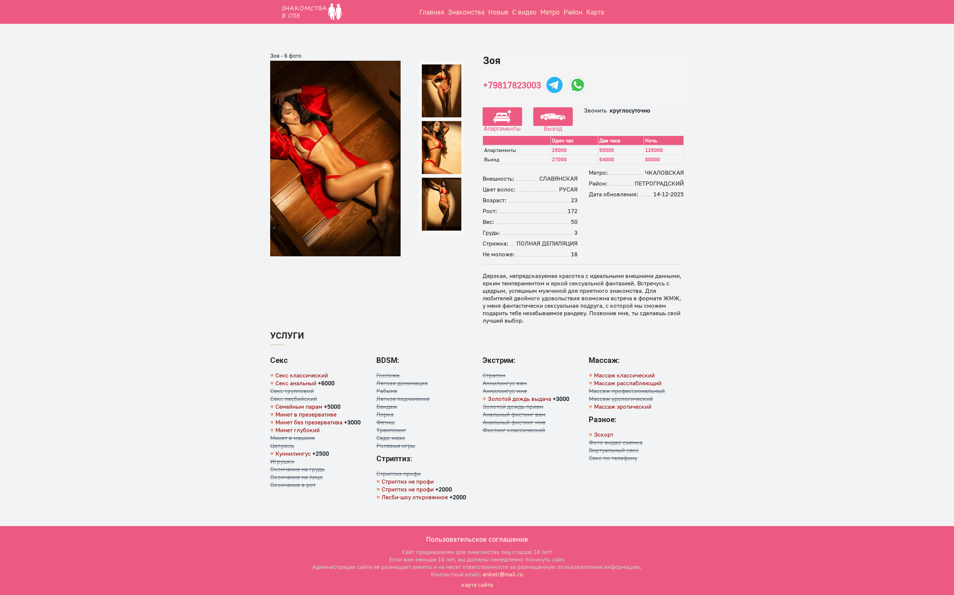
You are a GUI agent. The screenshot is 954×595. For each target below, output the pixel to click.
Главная (431, 12)
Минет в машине (292, 437)
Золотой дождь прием (513, 406)
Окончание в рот (293, 484)
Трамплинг (391, 430)
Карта (595, 12)
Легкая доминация (402, 383)
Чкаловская (664, 172)
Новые (498, 12)
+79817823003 (512, 85)
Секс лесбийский (293, 398)
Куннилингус (293, 453)
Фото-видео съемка (615, 442)
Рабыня (386, 391)
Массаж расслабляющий (627, 383)
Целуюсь (282, 445)
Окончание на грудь (297, 469)
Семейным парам (298, 406)
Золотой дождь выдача (519, 398)
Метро (550, 12)
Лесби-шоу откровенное (415, 497)
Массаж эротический (622, 406)
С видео (524, 12)
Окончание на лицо (296, 477)
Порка (385, 414)
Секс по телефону (613, 458)
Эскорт (603, 434)
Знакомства (466, 12)
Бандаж (386, 406)
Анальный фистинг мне (514, 422)
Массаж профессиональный (627, 391)
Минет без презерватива (308, 422)
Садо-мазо (390, 437)
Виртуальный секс (614, 450)
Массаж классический (624, 375)
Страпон (494, 375)
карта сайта (477, 584)
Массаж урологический (621, 398)
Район (572, 12)
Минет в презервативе (306, 414)
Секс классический (301, 375)
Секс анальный (295, 383)
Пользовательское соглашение (477, 539)
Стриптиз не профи (408, 481)
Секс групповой (292, 391)
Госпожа (387, 375)
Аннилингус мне (505, 391)
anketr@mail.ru (503, 574)
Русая (568, 189)
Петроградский (659, 183)
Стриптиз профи (398, 473)
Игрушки (282, 461)
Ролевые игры (395, 445)
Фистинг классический (514, 430)
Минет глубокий (297, 430)
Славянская (558, 178)
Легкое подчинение (403, 398)
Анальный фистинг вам (514, 414)
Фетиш (385, 422)
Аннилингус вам (505, 383)
